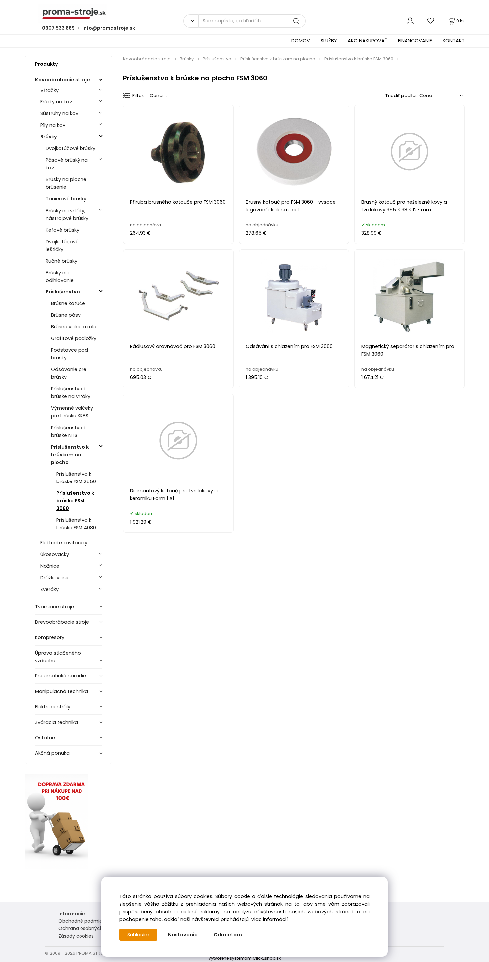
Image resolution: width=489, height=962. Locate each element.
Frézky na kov (56, 101)
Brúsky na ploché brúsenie (66, 183)
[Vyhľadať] (190, 21)
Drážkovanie (55, 577)
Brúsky (48, 136)
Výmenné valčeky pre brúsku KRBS (72, 412)
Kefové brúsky (62, 230)
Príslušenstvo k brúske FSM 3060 (75, 501)
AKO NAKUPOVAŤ (367, 40)
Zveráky (49, 589)
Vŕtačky (49, 90)
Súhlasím (138, 934)
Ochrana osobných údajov (89, 928)
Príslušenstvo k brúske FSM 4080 (76, 524)
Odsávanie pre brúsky (68, 373)
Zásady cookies (76, 936)
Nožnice (49, 566)
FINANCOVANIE (415, 40)
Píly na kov (52, 125)
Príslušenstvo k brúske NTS (68, 431)
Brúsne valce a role (73, 326)
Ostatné (45, 737)
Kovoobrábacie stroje (62, 79)
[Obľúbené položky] (431, 21)
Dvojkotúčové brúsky (70, 148)
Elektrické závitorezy (63, 542)
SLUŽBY (329, 40)
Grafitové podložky (73, 338)
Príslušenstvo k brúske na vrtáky (70, 392)
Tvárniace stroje (54, 606)
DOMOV (300, 40)
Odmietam (228, 934)
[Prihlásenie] (410, 21)
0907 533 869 (58, 28)
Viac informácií (269, 919)
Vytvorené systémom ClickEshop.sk (244, 958)
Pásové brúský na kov (67, 164)
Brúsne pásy (66, 315)
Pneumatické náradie (60, 676)
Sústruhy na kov (59, 113)
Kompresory (49, 637)
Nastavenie (183, 934)
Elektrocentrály (52, 706)
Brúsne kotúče (68, 303)
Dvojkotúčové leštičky (62, 245)
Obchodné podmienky (84, 921)
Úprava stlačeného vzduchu (58, 657)
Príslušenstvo (63, 292)
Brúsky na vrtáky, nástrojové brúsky (67, 214)
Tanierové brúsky (66, 198)
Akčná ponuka (52, 753)
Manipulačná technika (61, 691)
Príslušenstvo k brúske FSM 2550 (76, 478)
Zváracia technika (56, 722)
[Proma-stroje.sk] (245, 13)
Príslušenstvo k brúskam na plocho (70, 455)
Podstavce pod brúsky (69, 354)
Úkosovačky (54, 554)
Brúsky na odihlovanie (60, 276)
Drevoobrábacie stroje (62, 622)
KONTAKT (454, 40)
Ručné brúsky (61, 261)
